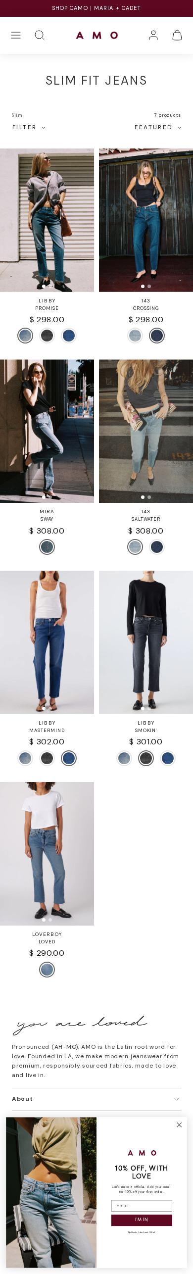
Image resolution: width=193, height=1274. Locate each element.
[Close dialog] (179, 1125)
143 (146, 300)
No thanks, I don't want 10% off (141, 1232)
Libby (47, 300)
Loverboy (46, 934)
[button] (16, 35)
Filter (24, 127)
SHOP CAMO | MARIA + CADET (97, 7)
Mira (47, 511)
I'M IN (141, 1220)
